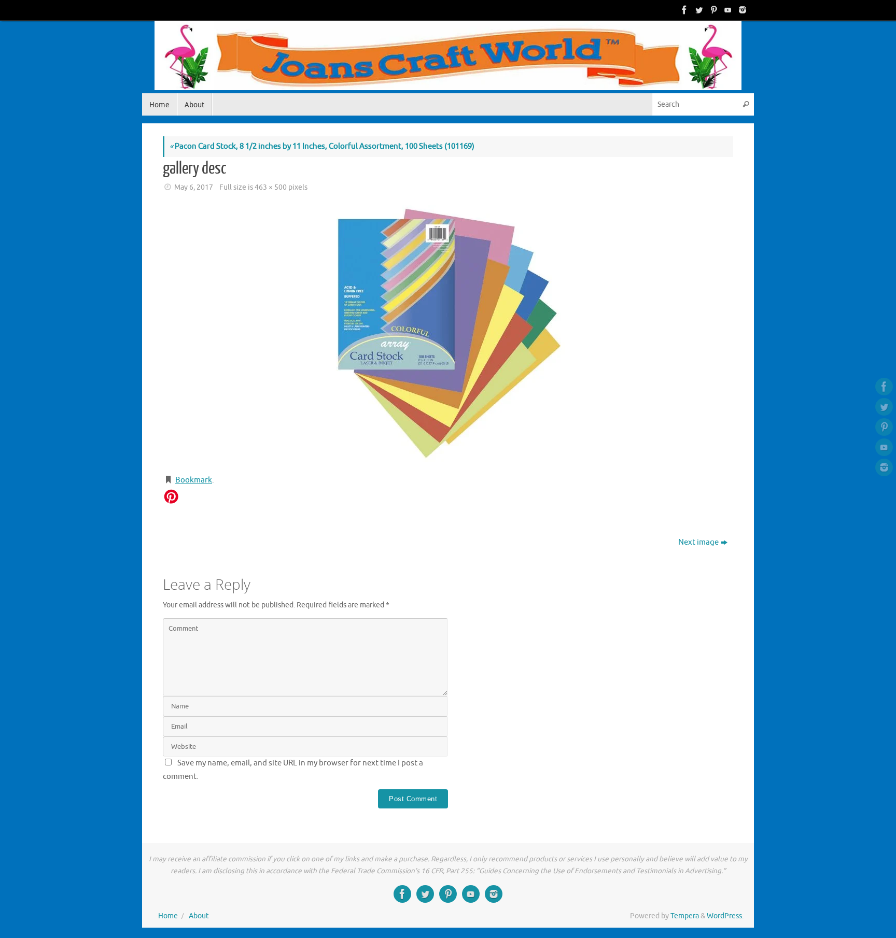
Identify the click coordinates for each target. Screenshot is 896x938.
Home (168, 916)
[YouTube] (727, 10)
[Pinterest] (712, 10)
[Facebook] (683, 10)
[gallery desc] (448, 334)
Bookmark (193, 480)
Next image (698, 542)
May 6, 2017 (193, 187)
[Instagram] (741, 10)
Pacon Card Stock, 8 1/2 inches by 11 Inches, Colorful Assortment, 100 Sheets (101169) (322, 146)
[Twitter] (698, 10)
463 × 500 (271, 187)
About (199, 916)
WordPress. (725, 916)
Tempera (684, 916)
